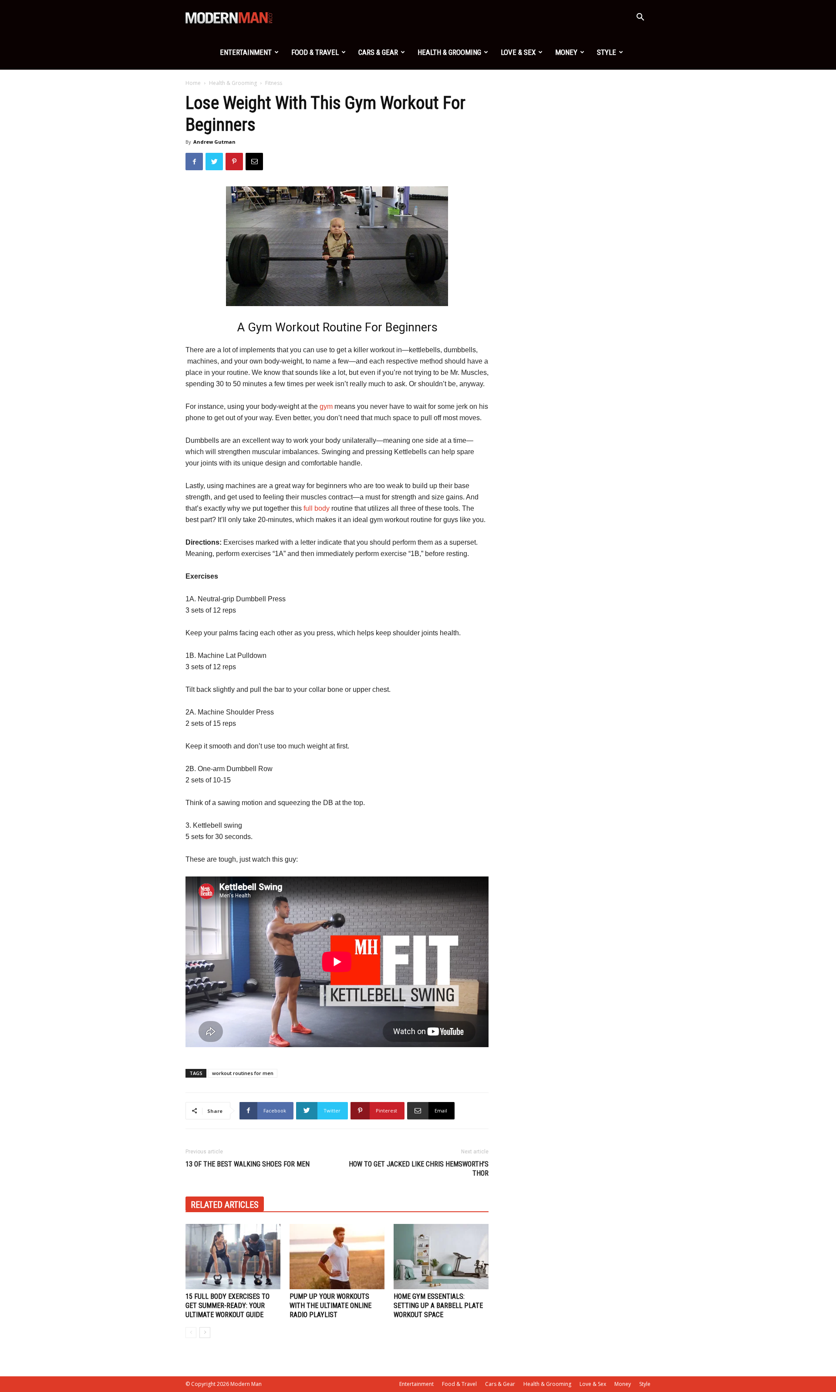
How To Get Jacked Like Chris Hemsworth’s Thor (419, 1168)
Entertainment (246, 52)
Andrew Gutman (214, 141)
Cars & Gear (378, 52)
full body (316, 508)
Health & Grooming (449, 52)
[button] (640, 18)
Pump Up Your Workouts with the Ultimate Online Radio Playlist (330, 1305)
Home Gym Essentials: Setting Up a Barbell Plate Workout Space (438, 1305)
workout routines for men (242, 1073)
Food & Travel (315, 52)
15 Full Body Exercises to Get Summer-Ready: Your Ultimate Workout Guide (227, 1305)
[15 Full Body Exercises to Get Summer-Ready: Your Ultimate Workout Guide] (232, 1256)
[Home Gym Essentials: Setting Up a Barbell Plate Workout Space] (441, 1256)
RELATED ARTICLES (225, 1205)
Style (606, 52)
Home (193, 83)
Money (566, 52)
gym (326, 406)
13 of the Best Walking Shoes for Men (247, 1164)
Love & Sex (518, 52)
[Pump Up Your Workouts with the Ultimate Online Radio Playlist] (337, 1256)
